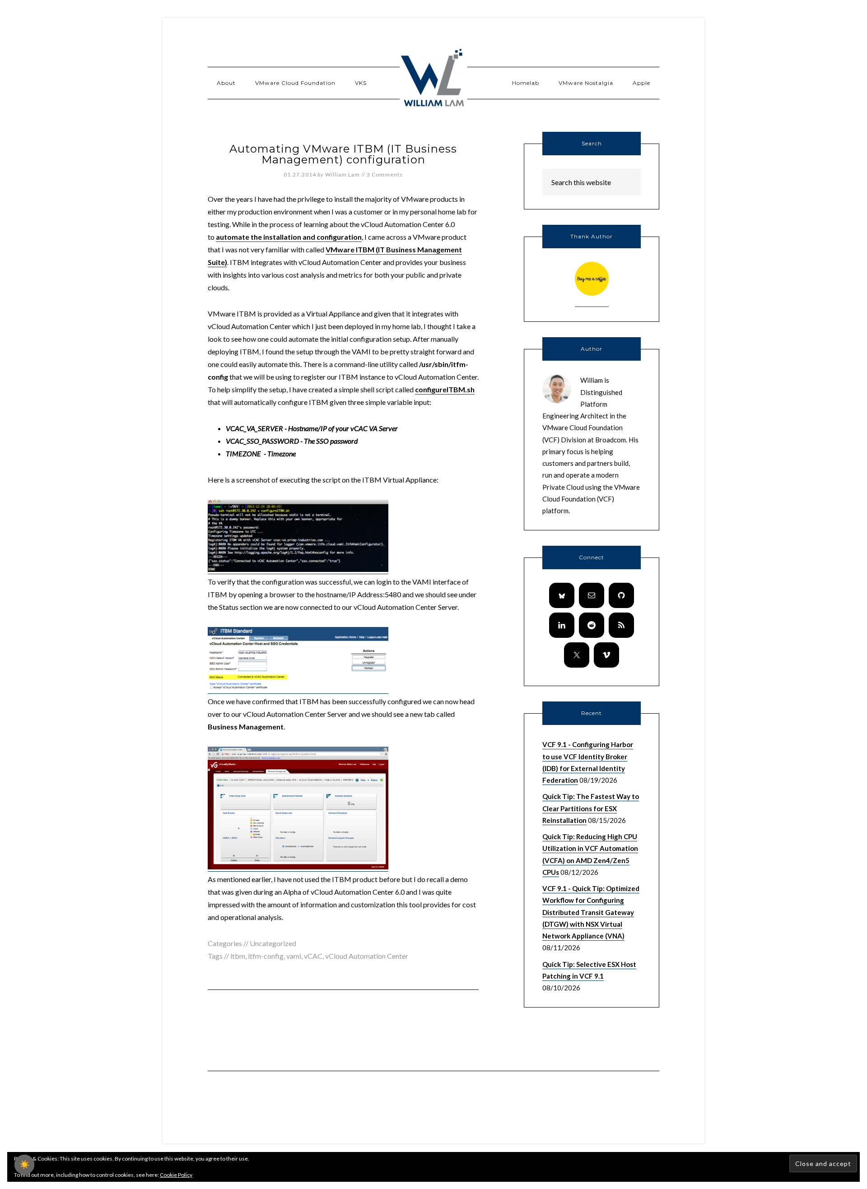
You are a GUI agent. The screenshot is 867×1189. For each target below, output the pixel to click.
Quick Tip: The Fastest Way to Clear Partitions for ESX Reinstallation (590, 808)
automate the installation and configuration (289, 236)
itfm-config (266, 956)
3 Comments (385, 174)
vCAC (313, 956)
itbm (237, 956)
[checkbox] (24, 1165)
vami (293, 956)
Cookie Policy (176, 1174)
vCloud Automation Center (366, 956)
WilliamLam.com (433, 79)
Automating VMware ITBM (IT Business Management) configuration (343, 154)
